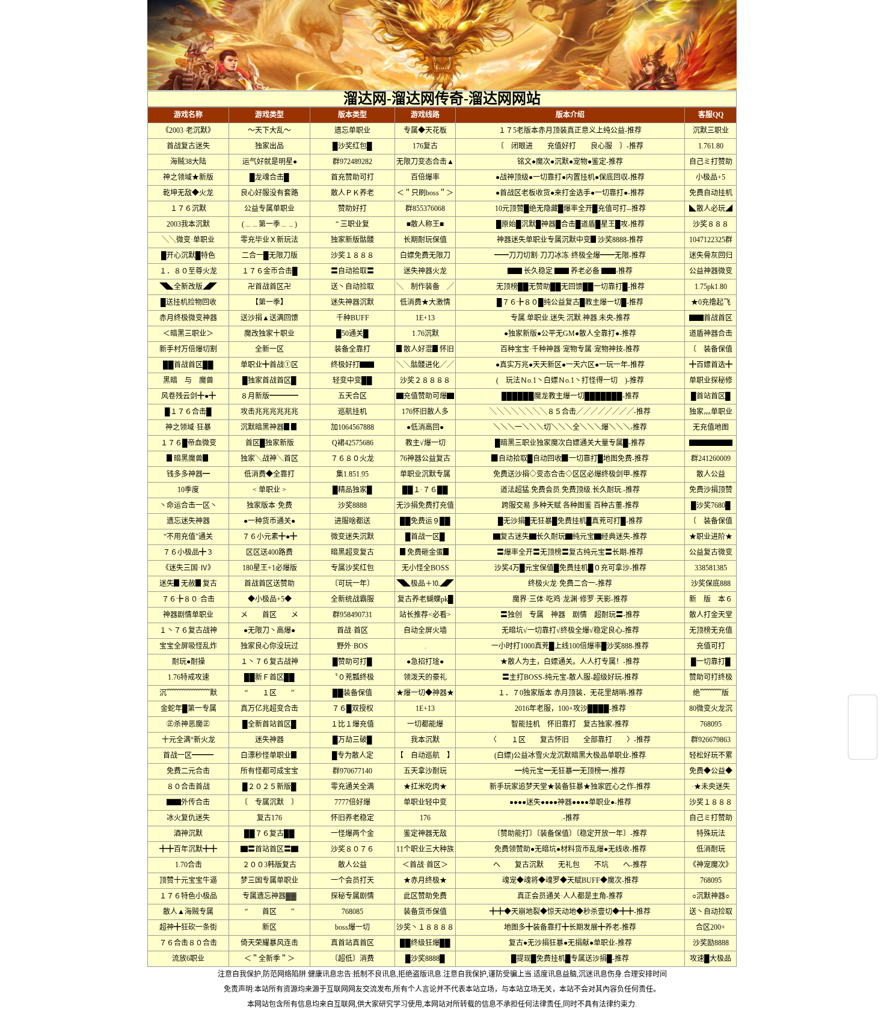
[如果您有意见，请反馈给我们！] (863, 727)
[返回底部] (863, 749)
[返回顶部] (863, 705)
